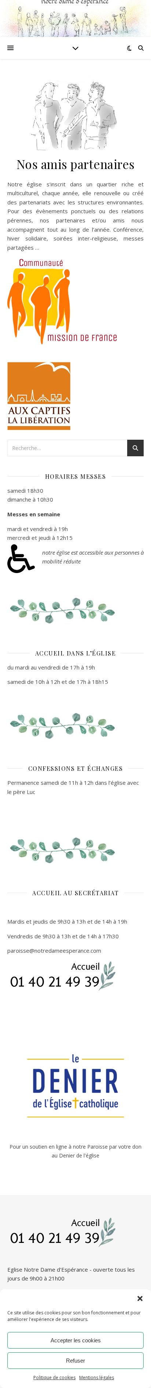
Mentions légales (96, 1377)
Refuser (75, 1360)
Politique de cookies (54, 1377)
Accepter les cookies (76, 1340)
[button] (140, 1298)
